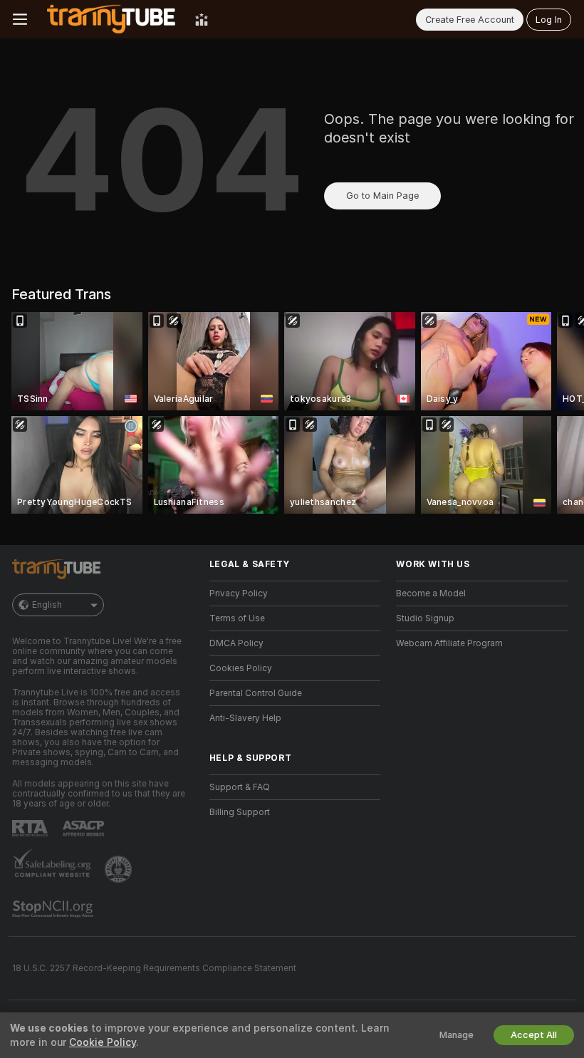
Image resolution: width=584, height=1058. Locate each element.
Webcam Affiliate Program (449, 643)
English (47, 605)
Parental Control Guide (255, 693)
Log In (549, 19)
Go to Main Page (382, 195)
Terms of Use (237, 618)
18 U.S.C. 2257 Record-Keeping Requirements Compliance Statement (154, 968)
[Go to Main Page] (111, 19)
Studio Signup (425, 618)
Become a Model (431, 593)
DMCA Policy (236, 643)
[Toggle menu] (20, 19)
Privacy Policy (238, 593)
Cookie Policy (102, 1042)
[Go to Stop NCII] (54, 909)
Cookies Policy (240, 668)
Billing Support (239, 812)
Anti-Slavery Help (245, 718)
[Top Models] (201, 19)
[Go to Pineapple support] (120, 869)
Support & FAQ (239, 787)
